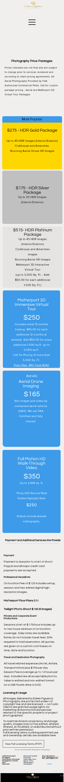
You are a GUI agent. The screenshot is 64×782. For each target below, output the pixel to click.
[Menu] (32, 22)
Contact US (49, 763)
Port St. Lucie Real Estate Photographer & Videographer (32, 749)
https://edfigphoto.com (52, 758)
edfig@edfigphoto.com (52, 757)
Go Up (62, 775)
